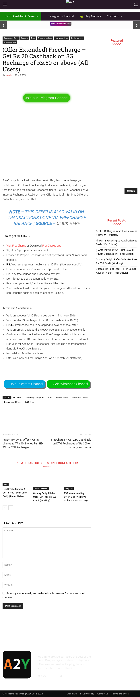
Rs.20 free (29, 402)
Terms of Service (120, 693)
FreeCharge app (51, 245)
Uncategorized (10, 42)
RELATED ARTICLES (29, 463)
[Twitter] (132, 659)
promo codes (62, 397)
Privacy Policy (87, 693)
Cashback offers (11, 38)
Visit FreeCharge (16, 245)
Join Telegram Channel (26, 384)
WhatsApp (69, 675)
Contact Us (44, 679)
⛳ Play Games (90, 16)
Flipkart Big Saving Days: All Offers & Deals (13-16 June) (116, 242)
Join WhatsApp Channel (70, 384)
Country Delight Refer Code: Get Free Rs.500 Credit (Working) (44, 497)
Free (33, 38)
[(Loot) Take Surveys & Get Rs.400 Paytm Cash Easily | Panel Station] (16, 479)
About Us (72, 693)
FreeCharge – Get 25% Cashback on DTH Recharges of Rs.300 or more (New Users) (71, 443)
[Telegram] (124, 659)
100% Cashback (41, 488)
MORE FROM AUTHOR (62, 463)
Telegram (53, 675)
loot (50, 397)
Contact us (114, 16)
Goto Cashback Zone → (20, 16)
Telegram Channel (59, 16)
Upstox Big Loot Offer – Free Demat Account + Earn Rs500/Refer (116, 270)
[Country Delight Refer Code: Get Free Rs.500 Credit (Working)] (46, 481)
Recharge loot (77, 38)
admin (9, 75)
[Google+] (107, 659)
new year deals (61, 38)
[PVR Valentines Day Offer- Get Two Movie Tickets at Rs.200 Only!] (77, 481)
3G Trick (17, 397)
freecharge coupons (34, 397)
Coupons (24, 38)
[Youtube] (99, 667)
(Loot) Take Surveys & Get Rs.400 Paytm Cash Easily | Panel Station (15, 493)
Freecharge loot (45, 38)
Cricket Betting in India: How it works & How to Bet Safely (116, 233)
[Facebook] (99, 659)
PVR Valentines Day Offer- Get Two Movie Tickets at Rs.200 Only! (76, 497)
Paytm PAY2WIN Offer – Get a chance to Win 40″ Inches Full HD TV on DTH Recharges (23, 443)
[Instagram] (115, 658)
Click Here (68, 223)
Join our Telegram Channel (46, 98)
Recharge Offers (80, 397)
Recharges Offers (12, 402)
